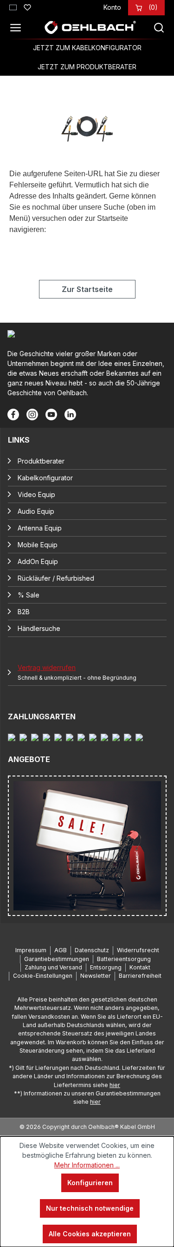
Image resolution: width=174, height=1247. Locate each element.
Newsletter (95, 975)
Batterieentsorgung (124, 958)
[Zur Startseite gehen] (90, 27)
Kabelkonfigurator (45, 478)
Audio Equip (36, 511)
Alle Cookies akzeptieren (90, 1234)
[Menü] (18, 27)
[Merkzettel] (27, 6)
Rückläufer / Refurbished (56, 578)
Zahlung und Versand (53, 967)
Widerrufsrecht (138, 950)
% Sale (28, 595)
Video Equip (36, 494)
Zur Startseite (87, 289)
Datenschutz (92, 950)
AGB (60, 950)
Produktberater (41, 461)
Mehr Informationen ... (87, 1165)
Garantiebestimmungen (56, 958)
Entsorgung (106, 967)
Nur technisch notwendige (90, 1208)
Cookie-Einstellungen (42, 975)
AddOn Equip (38, 561)
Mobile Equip (38, 545)
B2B (24, 612)
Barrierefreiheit (140, 975)
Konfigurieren (90, 1183)
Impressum (30, 950)
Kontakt (139, 967)
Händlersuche (39, 628)
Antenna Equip (40, 528)
